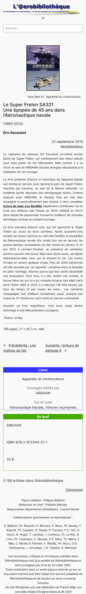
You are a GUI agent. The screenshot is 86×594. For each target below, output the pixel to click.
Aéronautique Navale (26, 407)
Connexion (74, 490)
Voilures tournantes (61, 407)
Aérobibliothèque (72, 146)
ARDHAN (43, 393)
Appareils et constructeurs (63, 96)
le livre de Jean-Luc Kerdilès (22, 206)
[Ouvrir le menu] (43, 18)
